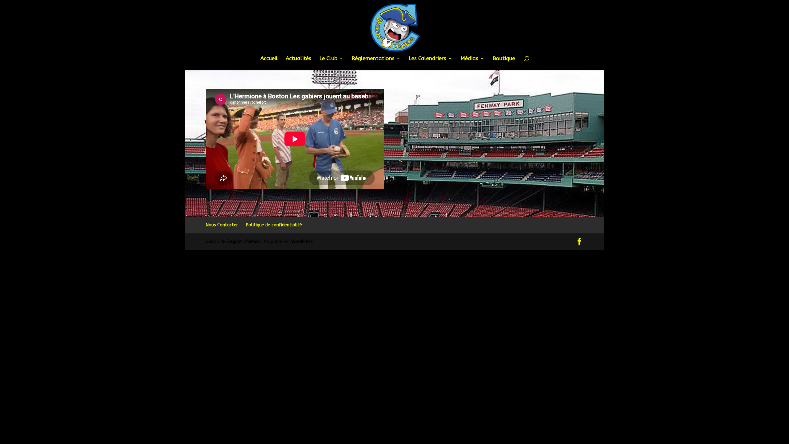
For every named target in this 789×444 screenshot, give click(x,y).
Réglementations (373, 58)
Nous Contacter (222, 225)
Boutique (504, 58)
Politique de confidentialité (274, 225)
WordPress (302, 241)
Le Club (328, 58)
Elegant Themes (243, 241)
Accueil (269, 58)
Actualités (298, 58)
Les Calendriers (427, 58)
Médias (469, 58)
